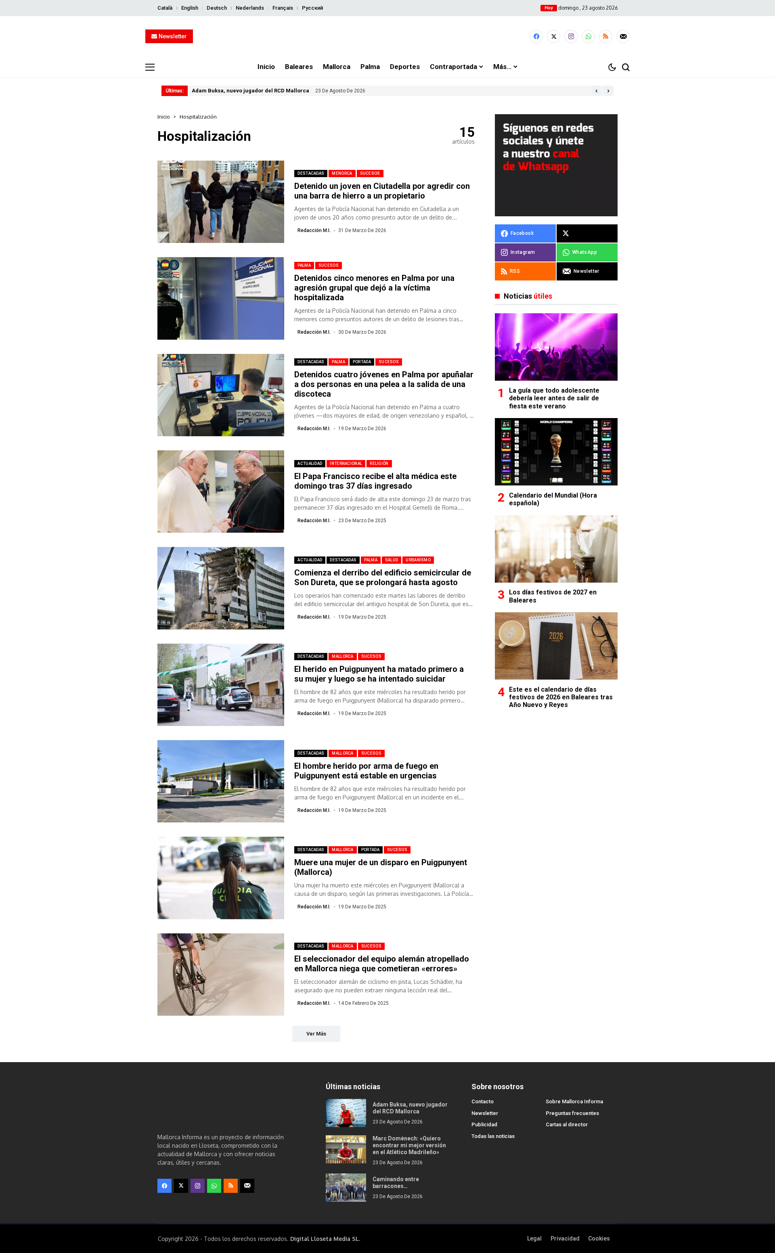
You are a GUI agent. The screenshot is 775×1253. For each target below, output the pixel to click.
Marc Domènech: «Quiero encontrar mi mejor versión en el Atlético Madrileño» (409, 1145)
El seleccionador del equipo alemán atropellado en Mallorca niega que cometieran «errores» (381, 963)
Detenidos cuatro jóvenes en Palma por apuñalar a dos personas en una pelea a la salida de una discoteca (383, 384)
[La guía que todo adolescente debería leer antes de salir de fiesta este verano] (556, 347)
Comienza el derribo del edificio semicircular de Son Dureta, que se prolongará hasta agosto (382, 577)
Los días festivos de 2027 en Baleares (553, 596)
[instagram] (571, 36)
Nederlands (250, 8)
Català (164, 8)
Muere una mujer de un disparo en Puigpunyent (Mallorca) (380, 867)
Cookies (599, 1238)
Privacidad (565, 1238)
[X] (553, 36)
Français (282, 8)
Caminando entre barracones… (396, 1182)
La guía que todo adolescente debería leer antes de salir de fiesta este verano (554, 398)
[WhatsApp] (588, 36)
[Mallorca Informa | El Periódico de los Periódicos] (387, 36)
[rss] (605, 36)
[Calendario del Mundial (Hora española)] (556, 451)
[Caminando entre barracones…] (346, 1188)
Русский (312, 8)
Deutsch (217, 8)
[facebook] (536, 36)
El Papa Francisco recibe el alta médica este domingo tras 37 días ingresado (375, 481)
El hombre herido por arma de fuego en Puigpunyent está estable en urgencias (366, 770)
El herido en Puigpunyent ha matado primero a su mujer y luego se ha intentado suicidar (379, 674)
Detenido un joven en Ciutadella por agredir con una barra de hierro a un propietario (382, 191)
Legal (534, 1238)
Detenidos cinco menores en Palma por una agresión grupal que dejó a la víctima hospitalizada (374, 287)
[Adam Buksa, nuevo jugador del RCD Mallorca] (346, 1113)
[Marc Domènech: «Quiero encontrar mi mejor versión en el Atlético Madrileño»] (346, 1149)
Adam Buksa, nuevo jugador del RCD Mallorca (250, 91)
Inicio (163, 116)
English (189, 8)
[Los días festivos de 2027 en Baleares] (556, 549)
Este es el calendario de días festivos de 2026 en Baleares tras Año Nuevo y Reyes (561, 697)
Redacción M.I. (314, 230)
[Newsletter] (623, 36)
